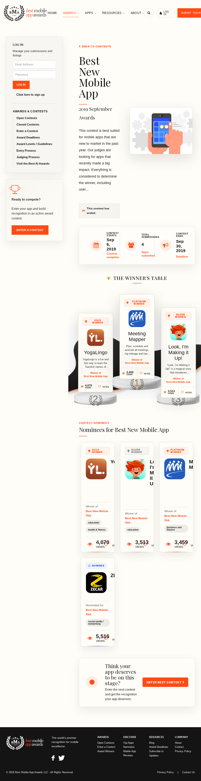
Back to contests (96, 46)
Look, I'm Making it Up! (178, 352)
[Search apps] (149, 13)
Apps (89, 13)
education (93, 522)
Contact (179, 746)
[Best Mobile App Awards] (26, 13)
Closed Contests (27, 124)
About (136, 13)
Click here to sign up (30, 94)
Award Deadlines (28, 137)
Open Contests (26, 118)
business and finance (174, 528)
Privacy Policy (183, 751)
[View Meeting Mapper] (137, 318)
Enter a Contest (27, 131)
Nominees (129, 746)
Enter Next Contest (164, 682)
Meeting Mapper (137, 336)
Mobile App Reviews (129, 753)
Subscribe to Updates (156, 753)
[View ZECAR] (96, 582)
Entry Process (26, 150)
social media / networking (95, 622)
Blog (151, 742)
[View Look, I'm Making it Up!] (178, 331)
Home (52, 13)
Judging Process (28, 157)
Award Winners (105, 751)
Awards (69, 13)
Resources (112, 13)
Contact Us (188, 772)
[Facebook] (53, 758)
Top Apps (128, 742)
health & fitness (97, 529)
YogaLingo (95, 352)
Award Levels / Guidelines (34, 144)
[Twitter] (61, 758)
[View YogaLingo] (95, 337)
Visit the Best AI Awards (32, 163)
